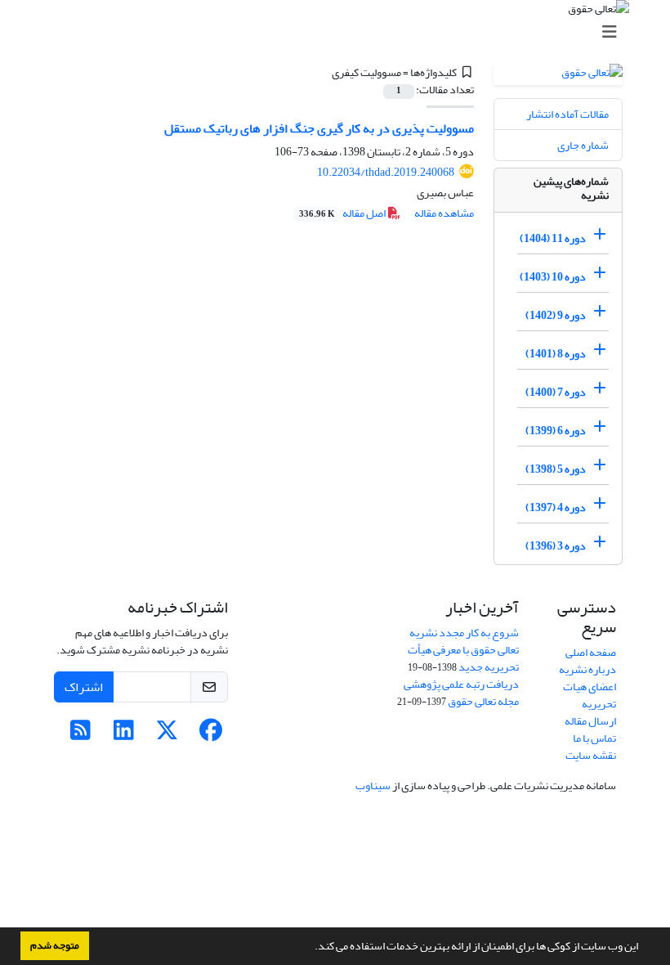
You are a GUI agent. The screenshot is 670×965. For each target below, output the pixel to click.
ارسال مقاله (590, 721)
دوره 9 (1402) (555, 315)
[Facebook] (210, 735)
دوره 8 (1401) (555, 354)
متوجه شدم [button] (54, 945)
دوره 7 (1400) (555, 392)
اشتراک (84, 687)
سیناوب (373, 785)
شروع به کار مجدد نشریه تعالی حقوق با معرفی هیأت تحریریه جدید (463, 650)
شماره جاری (583, 145)
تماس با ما (594, 738)
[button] (310, 947)
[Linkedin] (123, 735)
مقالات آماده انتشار (567, 114)
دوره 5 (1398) (555, 469)
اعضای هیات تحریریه (589, 695)
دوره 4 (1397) (555, 507)
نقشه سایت (590, 755)
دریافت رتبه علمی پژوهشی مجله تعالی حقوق (461, 692)
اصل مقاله (343, 213)
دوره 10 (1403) (553, 277)
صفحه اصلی (590, 652)
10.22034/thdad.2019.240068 (385, 172)
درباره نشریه (587, 669)
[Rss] (80, 735)
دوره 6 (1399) (555, 431)
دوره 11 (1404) (553, 238)
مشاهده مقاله (444, 213)
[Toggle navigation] (340, 32)
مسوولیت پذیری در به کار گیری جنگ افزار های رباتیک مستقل (319, 128)
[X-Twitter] (167, 735)
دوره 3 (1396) (555, 546)
